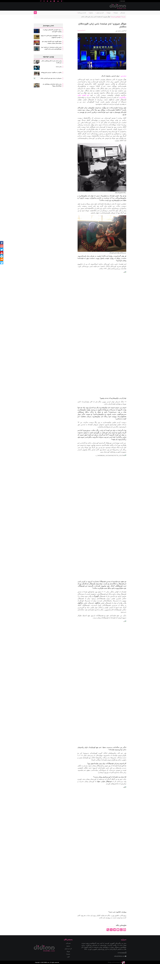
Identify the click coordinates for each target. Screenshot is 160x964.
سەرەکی (122, 12)
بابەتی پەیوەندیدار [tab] (48, 25)
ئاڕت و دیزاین (68, 948)
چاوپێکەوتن (118, 16)
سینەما (116, 12)
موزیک (108, 12)
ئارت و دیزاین (100, 12)
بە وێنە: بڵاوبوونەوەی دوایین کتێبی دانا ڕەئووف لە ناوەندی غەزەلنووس (51, 36)
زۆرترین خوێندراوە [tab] (48, 56)
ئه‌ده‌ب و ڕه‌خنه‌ (82, 12)
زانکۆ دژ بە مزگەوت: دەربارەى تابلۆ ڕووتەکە (51, 72)
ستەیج (91, 12)
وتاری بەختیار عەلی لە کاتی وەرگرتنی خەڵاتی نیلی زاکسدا (52, 62)
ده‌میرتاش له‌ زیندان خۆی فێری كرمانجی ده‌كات (51, 78)
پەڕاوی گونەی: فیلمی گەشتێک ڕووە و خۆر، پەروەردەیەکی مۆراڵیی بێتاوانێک (52, 42)
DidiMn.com (47, 962)
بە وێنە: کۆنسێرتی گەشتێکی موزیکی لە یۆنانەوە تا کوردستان (52, 31)
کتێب (68, 956)
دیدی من (123, 76)
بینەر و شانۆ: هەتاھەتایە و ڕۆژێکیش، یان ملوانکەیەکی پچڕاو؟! (52, 85)
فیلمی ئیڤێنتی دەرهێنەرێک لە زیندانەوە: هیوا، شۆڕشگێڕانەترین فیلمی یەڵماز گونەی (51, 48)
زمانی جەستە (59, 67)
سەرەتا (123, 16)
